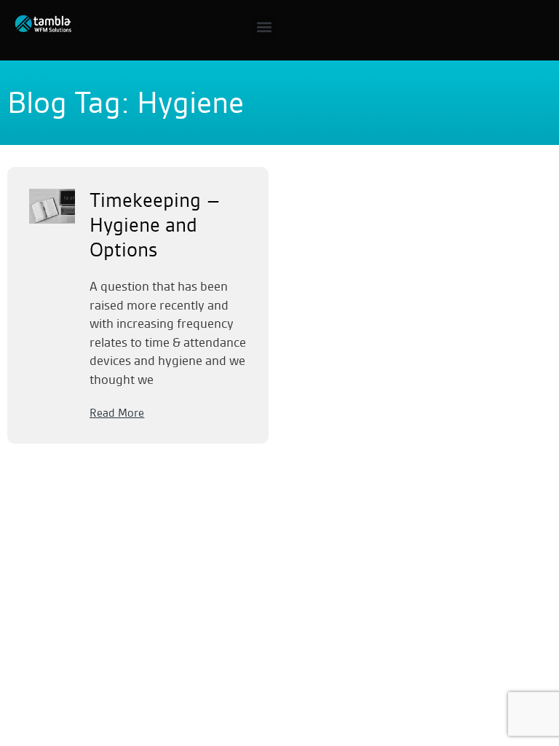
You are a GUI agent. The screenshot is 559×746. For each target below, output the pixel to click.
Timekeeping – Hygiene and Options (155, 225)
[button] (264, 27)
